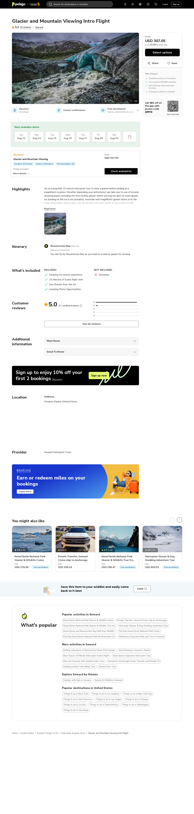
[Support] (148, 4)
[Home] (26, 4)
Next (141, 68)
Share (155, 63)
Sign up (176, 4)
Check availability (121, 171)
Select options (162, 52)
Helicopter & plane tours (73, 733)
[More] (80, 305)
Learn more (25, 491)
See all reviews (91, 324)
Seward (39, 27)
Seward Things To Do (47, 733)
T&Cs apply (57, 379)
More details (20, 173)
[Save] (47, 530)
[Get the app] (125, 4)
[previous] (172, 519)
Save (174, 63)
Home (15, 733)
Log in (165, 4)
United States (27, 733)
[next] (179, 519)
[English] (140, 4)
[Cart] (156, 4)
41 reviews (25, 27)
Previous (9, 68)
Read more (49, 208)
